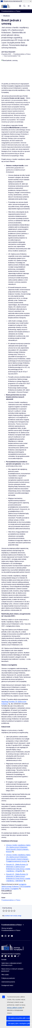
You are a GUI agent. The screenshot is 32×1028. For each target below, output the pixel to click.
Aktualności (6, 15)
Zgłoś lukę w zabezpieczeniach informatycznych (11, 964)
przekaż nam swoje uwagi (13, 916)
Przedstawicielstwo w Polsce (10, 900)
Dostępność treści (7, 985)
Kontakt (3, 959)
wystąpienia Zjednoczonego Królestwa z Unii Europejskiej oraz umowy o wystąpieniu (15, 886)
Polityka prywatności (8, 978)
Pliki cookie (5, 974)
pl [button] (20, 6)
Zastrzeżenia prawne (8, 982)
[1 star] (3, 911)
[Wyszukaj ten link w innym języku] (9, 704)
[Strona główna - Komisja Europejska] (5, 6)
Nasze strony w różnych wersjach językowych (12, 970)
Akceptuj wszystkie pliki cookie (19, 1018)
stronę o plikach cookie (14, 1007)
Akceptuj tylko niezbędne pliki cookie (19, 1023)
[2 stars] (5, 911)
